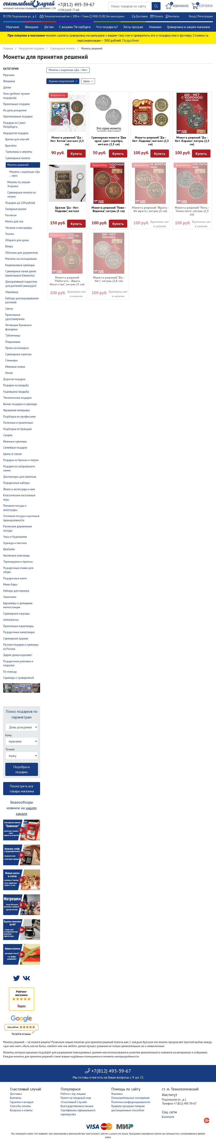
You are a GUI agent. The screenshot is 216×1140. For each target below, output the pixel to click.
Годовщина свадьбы (16, 391)
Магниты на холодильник (21, 259)
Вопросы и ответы (21, 1110)
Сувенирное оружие (15, 638)
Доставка (142, 16)
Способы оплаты (20, 1106)
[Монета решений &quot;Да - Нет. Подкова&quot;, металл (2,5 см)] (150, 113)
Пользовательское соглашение (130, 1098)
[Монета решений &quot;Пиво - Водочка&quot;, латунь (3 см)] (108, 183)
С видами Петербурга (74, 27)
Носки (9, 373)
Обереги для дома (17, 240)
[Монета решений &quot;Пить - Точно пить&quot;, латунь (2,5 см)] (192, 183)
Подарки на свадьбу (16, 385)
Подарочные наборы (16, 483)
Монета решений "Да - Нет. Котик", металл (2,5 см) (67, 141)
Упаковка (117, 1094)
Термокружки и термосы (18, 561)
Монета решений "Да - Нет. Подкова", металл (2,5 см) (150, 141)
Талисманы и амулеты (18, 152)
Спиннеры (11, 360)
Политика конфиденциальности (130, 1102)
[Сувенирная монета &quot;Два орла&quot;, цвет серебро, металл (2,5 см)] (108, 113)
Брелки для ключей (17, 139)
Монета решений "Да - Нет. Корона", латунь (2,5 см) (192, 141)
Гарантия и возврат (22, 1102)
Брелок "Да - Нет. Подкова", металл (67, 209)
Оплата (158, 16)
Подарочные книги (15, 578)
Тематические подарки (17, 398)
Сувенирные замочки (18, 354)
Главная (8, 48)
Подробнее (130, 40)
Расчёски (10, 215)
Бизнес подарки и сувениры (20, 404)
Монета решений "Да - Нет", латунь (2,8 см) (108, 279)
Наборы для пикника (16, 591)
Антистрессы (11, 620)
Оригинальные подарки (17, 116)
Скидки (7, 435)
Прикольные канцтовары (18, 626)
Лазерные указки (15, 209)
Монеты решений (17, 165)
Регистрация (205, 16)
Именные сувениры (15, 441)
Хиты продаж (133, 27)
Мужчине (12, 27)
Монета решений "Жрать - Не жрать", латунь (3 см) (150, 209)
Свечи (9, 308)
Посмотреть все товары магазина (21, 788)
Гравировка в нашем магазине (188, 27)
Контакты (174, 16)
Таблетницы (12, 335)
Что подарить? (107, 27)
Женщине (31, 27)
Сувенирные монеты (62, 48)
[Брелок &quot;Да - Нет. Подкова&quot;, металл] (67, 183)
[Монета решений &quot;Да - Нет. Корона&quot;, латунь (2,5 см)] (192, 113)
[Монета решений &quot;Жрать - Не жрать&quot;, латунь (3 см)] (150, 183)
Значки (9, 234)
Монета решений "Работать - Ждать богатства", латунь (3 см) (67, 281)
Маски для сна (14, 221)
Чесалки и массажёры (18, 228)
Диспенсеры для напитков (19, 477)
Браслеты (11, 145)
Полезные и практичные (18, 422)
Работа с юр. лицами (73, 1094)
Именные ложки (15, 367)
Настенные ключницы (16, 555)
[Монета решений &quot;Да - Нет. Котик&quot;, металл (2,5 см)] (67, 113)
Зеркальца (11, 292)
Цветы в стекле (12, 454)
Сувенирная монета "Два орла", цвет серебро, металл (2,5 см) (108, 141)
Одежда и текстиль (15, 543)
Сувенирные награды (16, 613)
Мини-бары (10, 584)
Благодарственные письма (77, 1106)
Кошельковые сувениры (20, 265)
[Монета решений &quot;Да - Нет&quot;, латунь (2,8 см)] (108, 253)
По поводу (10, 671)
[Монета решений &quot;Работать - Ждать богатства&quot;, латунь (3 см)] (67, 253)
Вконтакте (168, 1117)
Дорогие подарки (14, 379)
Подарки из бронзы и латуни (21, 460)
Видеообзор (58, 95)
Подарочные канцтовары (19, 632)
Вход (192, 16)
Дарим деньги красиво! (17, 655)
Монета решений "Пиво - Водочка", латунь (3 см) (109, 209)
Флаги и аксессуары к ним (19, 489)
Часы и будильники (15, 537)
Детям (49, 27)
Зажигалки (9, 597)
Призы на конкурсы (17, 348)
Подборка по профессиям (19, 416)
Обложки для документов (21, 252)
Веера (9, 246)
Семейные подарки (15, 447)
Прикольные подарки (16, 104)
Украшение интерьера (16, 410)
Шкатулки (9, 549)
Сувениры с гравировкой (18, 678)
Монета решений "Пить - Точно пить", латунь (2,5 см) (192, 211)
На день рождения (15, 110)
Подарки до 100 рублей (20, 203)
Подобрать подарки (21, 769)
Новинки (155, 27)
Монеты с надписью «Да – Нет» (68, 70)
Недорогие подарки (31, 48)
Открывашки (12, 342)
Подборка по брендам (17, 429)
